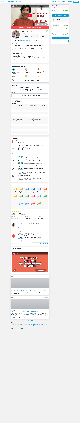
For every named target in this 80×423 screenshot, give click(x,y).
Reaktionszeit (15, 71)
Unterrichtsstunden (45, 35)
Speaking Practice (44, 324)
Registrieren (75, 1)
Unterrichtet (25, 35)
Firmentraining (19, 1)
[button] (54, 1)
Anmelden (70, 1)
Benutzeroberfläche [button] (62, 1)
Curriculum (21, 324)
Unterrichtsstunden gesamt (16, 79)
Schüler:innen (35, 35)
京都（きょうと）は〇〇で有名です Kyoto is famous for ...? (24, 311)
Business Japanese (15, 324)
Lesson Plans (32, 325)
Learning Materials (25, 325)
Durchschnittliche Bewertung (41, 79)
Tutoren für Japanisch (15, 328)
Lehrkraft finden (11, 1)
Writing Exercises (36, 324)
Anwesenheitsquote (41, 71)
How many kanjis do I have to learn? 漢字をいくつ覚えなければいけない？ (28, 290)
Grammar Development (16, 325)
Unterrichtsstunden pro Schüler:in (29, 79)
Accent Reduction (28, 324)
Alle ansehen (30, 320)
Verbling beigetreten (29, 71)
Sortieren (39, 216)
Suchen (13, 216)
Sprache (26, 216)
